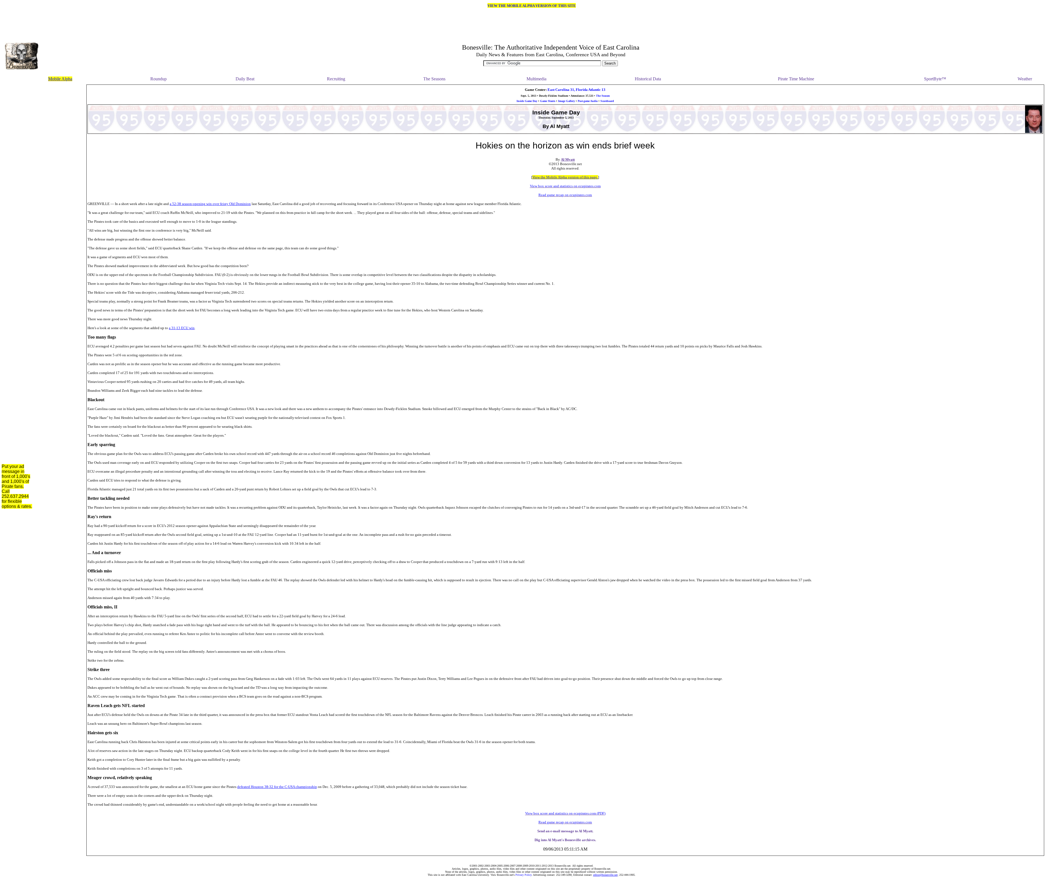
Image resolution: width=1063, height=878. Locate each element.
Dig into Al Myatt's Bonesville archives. (565, 840)
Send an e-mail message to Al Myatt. (565, 831)
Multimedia (536, 78)
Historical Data (648, 78)
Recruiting (336, 78)
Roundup (158, 78)
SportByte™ (935, 78)
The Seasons (434, 78)
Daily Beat (245, 78)
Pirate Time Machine (796, 78)
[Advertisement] (61, 168)
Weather (1025, 78)
